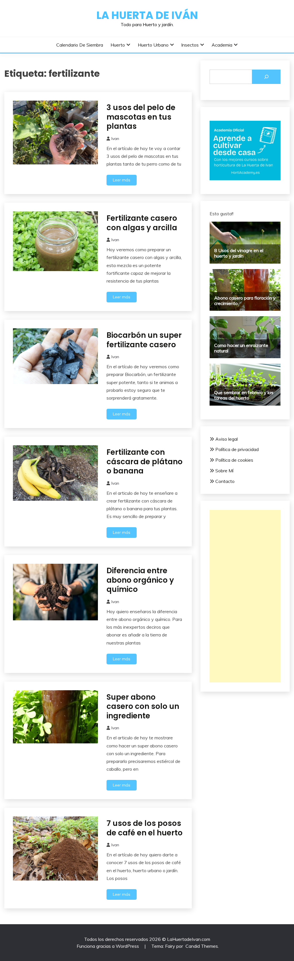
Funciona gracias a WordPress (108, 946)
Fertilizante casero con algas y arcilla (142, 223)
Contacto (225, 481)
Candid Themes (201, 946)
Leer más (121, 180)
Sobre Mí (224, 470)
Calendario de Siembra (79, 45)
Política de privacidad (237, 449)
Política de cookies (234, 460)
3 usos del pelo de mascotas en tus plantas (141, 116)
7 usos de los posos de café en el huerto (145, 828)
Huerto (118, 45)
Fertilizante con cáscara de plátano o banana (145, 461)
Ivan (115, 138)
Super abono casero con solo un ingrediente (143, 706)
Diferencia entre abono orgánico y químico (140, 579)
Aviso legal (226, 439)
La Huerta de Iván (147, 15)
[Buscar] (266, 77)
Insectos (190, 45)
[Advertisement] (245, 596)
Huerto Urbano (153, 45)
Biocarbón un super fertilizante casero (144, 340)
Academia (222, 45)
